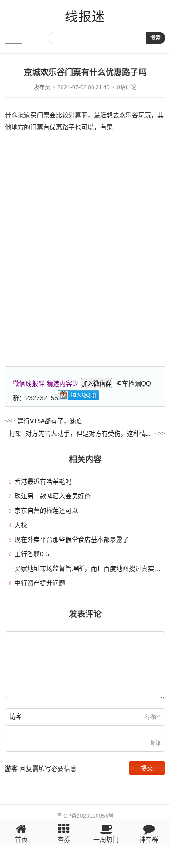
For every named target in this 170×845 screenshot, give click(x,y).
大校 (21, 525)
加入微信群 (96, 383)
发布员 (42, 87)
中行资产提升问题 (40, 583)
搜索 (155, 38)
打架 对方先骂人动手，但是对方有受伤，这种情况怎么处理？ (81, 433)
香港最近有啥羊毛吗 (43, 481)
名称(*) (152, 717)
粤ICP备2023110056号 (85, 816)
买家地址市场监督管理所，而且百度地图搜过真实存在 (91, 568)
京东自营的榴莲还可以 (46, 510)
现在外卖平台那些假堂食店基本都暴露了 (72, 539)
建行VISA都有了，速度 (50, 421)
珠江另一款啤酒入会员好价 (53, 496)
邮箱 (155, 743)
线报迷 (85, 17)
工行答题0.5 (32, 554)
